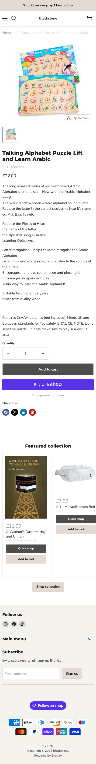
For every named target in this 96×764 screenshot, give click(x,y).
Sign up (72, 673)
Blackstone (15, 167)
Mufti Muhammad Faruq (21, 540)
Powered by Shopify (48, 756)
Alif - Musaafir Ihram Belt (75, 506)
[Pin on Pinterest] (32, 412)
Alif (58, 511)
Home (7, 33)
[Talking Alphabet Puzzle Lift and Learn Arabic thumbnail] (11, 134)
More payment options (48, 395)
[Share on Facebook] (5, 412)
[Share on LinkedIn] (23, 412)
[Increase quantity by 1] (43, 354)
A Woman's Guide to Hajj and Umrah (26, 534)
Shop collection (48, 586)
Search (48, 746)
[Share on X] (14, 412)
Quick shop (26, 548)
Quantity (8, 343)
